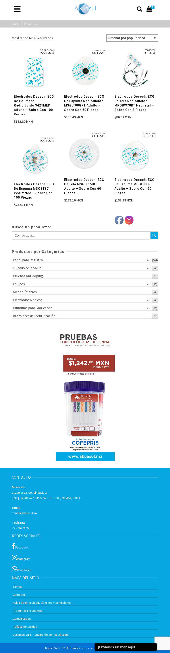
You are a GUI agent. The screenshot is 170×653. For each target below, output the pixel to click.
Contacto (19, 595)
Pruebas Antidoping (28, 276)
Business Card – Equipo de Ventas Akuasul (40, 635)
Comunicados (22, 619)
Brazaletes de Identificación (34, 316)
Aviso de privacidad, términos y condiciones (42, 603)
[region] (85, 394)
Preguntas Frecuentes (27, 611)
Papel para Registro (28, 260)
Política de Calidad (25, 627)
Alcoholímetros (25, 292)
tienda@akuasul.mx (24, 513)
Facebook (22, 547)
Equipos (19, 284)
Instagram (23, 559)
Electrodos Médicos (27, 300)
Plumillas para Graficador (32, 308)
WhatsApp (24, 570)
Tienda (17, 587)
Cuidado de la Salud (27, 268)
